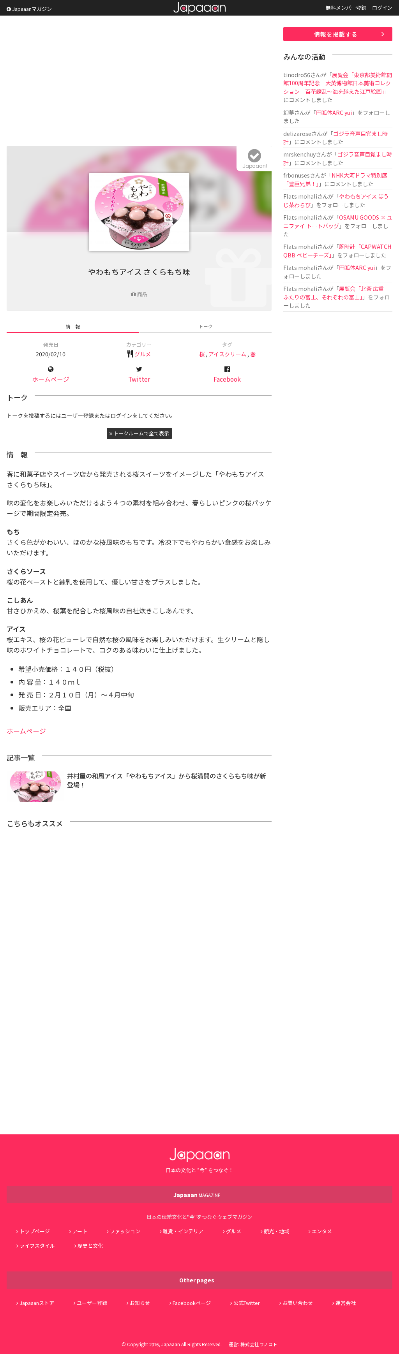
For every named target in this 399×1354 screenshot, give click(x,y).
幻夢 (288, 112)
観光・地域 (276, 1231)
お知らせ (140, 1302)
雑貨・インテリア (183, 1231)
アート (79, 1231)
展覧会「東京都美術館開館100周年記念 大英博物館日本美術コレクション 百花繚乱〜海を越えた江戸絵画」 (337, 82)
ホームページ (50, 379)
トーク (206, 326)
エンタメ (322, 1231)
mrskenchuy (299, 154)
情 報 (73, 326)
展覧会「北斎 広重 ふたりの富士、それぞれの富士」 (336, 292)
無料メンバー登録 (346, 7)
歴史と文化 (90, 1245)
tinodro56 (296, 74)
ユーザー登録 (92, 1302)
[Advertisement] (139, 81)
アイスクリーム (227, 354)
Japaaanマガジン (31, 8)
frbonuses (296, 175)
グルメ (142, 354)
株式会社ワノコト (258, 1344)
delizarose (297, 133)
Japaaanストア (36, 1302)
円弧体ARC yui (334, 112)
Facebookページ (192, 1302)
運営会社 (345, 1302)
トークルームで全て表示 (140, 433)
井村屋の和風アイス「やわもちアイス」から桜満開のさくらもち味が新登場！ (166, 780)
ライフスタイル (37, 1245)
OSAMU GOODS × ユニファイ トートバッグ (337, 221)
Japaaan (199, 8)
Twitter (139, 379)
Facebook (227, 379)
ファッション (125, 1231)
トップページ (34, 1231)
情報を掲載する (336, 34)
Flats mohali (300, 196)
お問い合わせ (297, 1302)
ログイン (382, 7)
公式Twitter (246, 1302)
